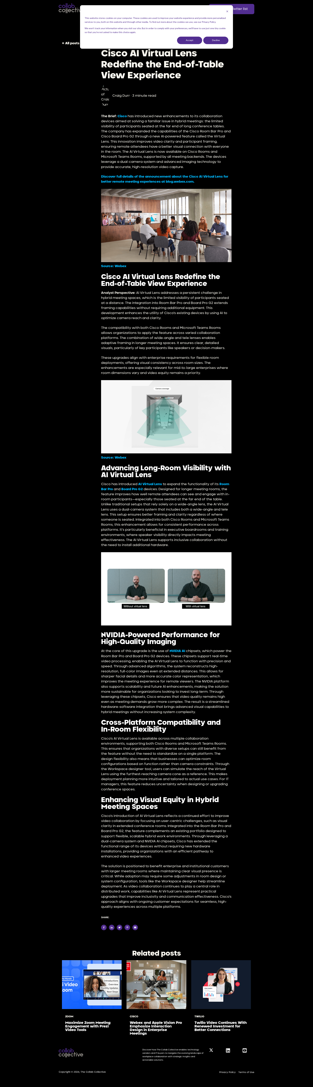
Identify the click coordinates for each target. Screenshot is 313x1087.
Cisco (134, 1016)
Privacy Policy (227, 1072)
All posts (72, 43)
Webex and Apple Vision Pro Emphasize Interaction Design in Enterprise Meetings (156, 1028)
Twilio (199, 1016)
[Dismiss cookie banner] (227, 12)
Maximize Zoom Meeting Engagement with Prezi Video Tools (88, 1026)
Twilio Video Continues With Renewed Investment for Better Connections (220, 1026)
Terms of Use (246, 1072)
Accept (189, 40)
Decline (216, 40)
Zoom (69, 1016)
